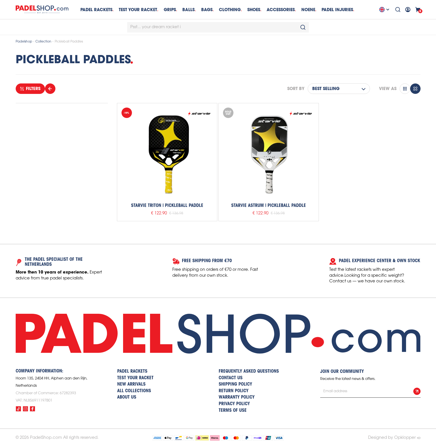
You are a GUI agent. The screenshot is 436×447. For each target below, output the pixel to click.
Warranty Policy (237, 397)
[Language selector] (385, 9)
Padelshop (24, 41)
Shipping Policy (235, 384)
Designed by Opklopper (392, 437)
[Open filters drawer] (50, 88)
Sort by (296, 89)
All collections (134, 391)
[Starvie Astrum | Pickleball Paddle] (269, 153)
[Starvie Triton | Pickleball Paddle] (167, 153)
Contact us (231, 378)
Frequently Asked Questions (249, 371)
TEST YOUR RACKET (138, 9)
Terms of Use (233, 411)
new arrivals (131, 384)
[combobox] (218, 27)
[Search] (398, 9)
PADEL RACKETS (132, 371)
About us (126, 397)
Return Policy (233, 391)
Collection (43, 41)
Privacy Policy (234, 404)
